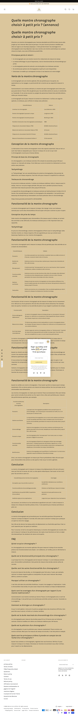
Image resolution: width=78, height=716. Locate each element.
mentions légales (9, 691)
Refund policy (8, 681)
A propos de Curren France (12, 693)
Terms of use (7, 679)
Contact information (34, 710)
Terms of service (34, 708)
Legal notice (25, 710)
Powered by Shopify (8, 708)
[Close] (48, 341)
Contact (6, 676)
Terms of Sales (8, 666)
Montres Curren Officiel (13, 706)
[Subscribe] (73, 664)
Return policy (8, 674)
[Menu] (5, 9)
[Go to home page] (39, 9)
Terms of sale (17, 710)
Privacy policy (25, 708)
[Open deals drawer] (69, 9)
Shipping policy (9, 710)
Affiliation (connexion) (11, 684)
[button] (65, 9)
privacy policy (8, 664)
